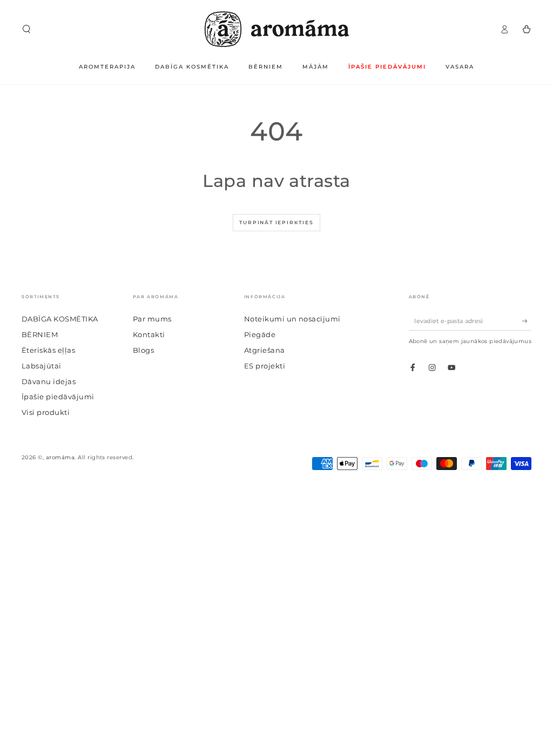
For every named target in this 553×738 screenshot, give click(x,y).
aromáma (60, 457)
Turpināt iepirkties (276, 222)
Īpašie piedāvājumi (58, 397)
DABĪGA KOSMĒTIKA (60, 319)
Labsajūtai (42, 366)
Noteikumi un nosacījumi (292, 319)
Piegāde (259, 335)
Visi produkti (46, 412)
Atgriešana (264, 350)
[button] (26, 28)
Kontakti (149, 335)
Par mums (152, 319)
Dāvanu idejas (49, 382)
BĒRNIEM (40, 335)
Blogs (143, 350)
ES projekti (264, 366)
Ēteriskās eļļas (48, 350)
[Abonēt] (526, 320)
